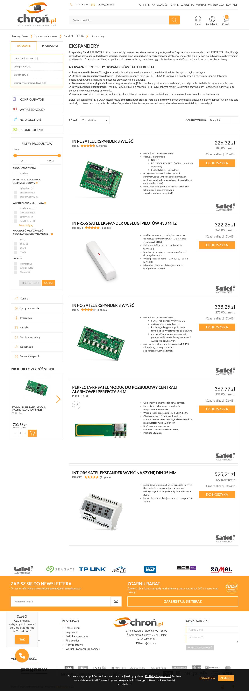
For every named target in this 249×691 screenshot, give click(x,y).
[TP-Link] (95, 569)
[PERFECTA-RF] (101, 430)
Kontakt (231, 4)
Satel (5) (24, 173)
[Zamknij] (37, 612)
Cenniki (24, 298)
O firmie (144, 4)
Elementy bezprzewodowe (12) (30, 82)
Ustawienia (207, 678)
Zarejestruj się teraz (183, 601)
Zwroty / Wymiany (29, 337)
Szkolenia (187, 4)
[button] (22, 655)
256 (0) (23, 248)
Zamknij (225, 678)
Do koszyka (217, 163)
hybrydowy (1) (26, 188)
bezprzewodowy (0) (29, 196)
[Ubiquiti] (128, 569)
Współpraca (216, 4)
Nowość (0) (25, 272)
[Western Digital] (160, 569)
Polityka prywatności (77, 636)
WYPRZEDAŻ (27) (32, 109)
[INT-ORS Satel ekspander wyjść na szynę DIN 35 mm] (101, 512)
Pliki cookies (72, 640)
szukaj (48, 282)
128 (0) (23, 252)
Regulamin (26, 317)
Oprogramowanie (29, 308)
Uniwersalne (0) (27, 212)
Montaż (201, 4)
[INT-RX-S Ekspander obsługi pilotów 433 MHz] (101, 262)
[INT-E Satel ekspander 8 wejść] (101, 180)
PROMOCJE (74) (31, 129)
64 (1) (22, 239)
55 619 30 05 (82, 4)
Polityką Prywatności (158, 676)
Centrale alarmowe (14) (26, 58)
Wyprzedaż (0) (26, 267)
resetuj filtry (30, 282)
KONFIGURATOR (32, 99)
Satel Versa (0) (26, 216)
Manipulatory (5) (22, 66)
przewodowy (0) (27, 192)
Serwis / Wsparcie (30, 356)
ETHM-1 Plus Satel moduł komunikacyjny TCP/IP (29, 409)
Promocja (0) (26, 263)
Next (58, 399)
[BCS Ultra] (193, 568)
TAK (22, 639)
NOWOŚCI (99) (30, 119)
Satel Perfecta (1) (28, 208)
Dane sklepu (73, 627)
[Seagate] (62, 569)
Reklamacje (26, 346)
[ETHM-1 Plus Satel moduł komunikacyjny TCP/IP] (37, 388)
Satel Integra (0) (27, 221)
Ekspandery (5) (21, 74)
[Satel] (30, 570)
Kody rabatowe (74, 644)
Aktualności (160, 4)
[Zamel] (226, 569)
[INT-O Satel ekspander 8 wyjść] (101, 344)
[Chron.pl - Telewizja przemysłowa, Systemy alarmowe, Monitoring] (37, 14)
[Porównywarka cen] (76, 405)
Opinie (175, 4)
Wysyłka (25, 327)
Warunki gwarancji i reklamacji (83, 648)
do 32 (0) (24, 243)
